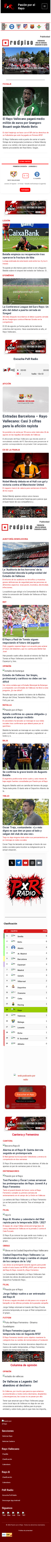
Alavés (20, 948)
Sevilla (20, 936)
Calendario (6, 1464)
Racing (21, 1005)
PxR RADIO (25, 190)
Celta (20, 999)
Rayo (20, 1010)
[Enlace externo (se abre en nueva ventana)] (25, 43)
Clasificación (7, 1459)
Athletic (21, 1044)
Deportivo (22, 988)
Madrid (21, 970)
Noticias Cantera (8, 1441)
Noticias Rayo (7, 1436)
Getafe (21, 976)
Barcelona (22, 959)
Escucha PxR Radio (9, 1495)
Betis (20, 942)
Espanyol (21, 965)
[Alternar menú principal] (44, 6)
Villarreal (22, 981)
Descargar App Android (11, 1500)
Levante (21, 1028)
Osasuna (21, 993)
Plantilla (5, 1454)
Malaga (21, 1022)
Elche (20, 1033)
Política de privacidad (25, 1530)
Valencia (21, 1016)
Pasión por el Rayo (26, 6)
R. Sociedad (23, 1038)
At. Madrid (22, 954)
